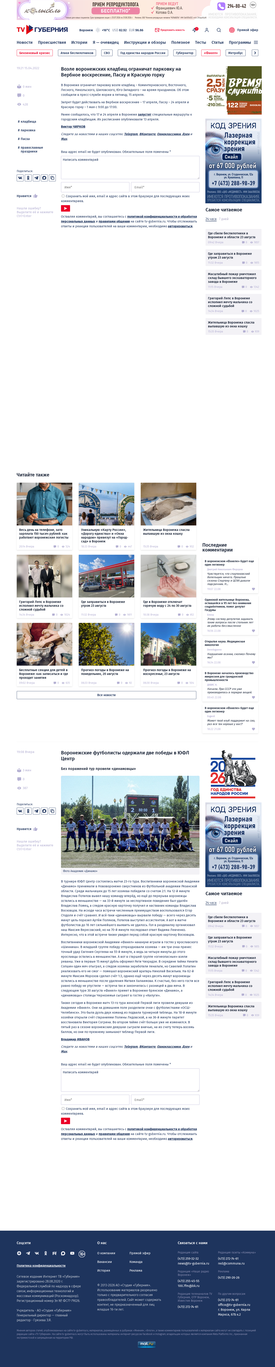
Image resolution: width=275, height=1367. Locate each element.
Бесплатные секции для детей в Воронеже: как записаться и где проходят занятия (43, 674)
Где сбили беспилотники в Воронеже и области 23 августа (231, 235)
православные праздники (32, 149)
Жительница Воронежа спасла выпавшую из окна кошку (231, 324)
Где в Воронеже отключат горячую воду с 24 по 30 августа (167, 604)
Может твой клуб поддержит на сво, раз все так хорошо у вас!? (231, 722)
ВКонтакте (147, 134)
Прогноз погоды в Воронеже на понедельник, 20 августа (105, 672)
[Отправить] (65, 208)
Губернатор (184, 53)
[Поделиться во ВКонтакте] (20, 177)
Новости (25, 42)
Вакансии (104, 1262)
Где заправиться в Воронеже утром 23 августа (230, 255)
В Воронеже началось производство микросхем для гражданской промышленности (229, 676)
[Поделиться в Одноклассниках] (28, 177)
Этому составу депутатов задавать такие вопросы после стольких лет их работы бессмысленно (230, 622)
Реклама (135, 1270)
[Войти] (206, 30)
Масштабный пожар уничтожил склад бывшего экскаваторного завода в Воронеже (232, 278)
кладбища (28, 121)
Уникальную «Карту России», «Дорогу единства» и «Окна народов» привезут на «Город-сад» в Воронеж (104, 535)
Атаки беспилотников (77, 53)
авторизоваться (180, 226)
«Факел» (211, 53)
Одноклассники (169, 134)
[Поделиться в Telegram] (36, 177)
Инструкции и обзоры (145, 42)
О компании (106, 1253)
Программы (240, 42)
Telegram (131, 134)
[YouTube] (72, 1254)
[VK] (36, 1254)
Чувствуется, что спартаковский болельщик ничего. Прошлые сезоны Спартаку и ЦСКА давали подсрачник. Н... (228, 579)
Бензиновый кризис (34, 53)
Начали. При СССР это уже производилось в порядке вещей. (229, 690)
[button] (255, 53)
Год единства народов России (142, 53)
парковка (28, 130)
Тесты (200, 42)
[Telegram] (28, 1254)
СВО (107, 53)
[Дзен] (19, 1254)
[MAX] (63, 1254)
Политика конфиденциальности (41, 1266)
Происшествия (52, 42)
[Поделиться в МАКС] (44, 177)
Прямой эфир (247, 30)
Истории (79, 42)
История (103, 1270)
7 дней (223, 219)
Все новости (106, 695)
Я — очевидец (106, 42)
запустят (144, 114)
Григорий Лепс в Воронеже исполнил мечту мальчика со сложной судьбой (230, 302)
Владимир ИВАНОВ (75, 1039)
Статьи (218, 42)
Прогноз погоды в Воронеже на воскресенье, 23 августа (167, 672)
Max (64, 139)
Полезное (180, 42)
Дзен (185, 134)
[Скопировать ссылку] (52, 177)
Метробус (235, 53)
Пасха (25, 139)
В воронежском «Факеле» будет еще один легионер (229, 563)
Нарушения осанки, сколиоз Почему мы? (231, 655)
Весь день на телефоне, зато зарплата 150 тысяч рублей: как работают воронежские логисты (43, 533)
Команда (136, 1262)
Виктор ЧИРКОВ (73, 126)
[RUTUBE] (54, 1254)
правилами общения (114, 221)
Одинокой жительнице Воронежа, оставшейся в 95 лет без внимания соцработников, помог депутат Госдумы (228, 605)
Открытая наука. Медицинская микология (225, 643)
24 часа (211, 219)
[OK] (45, 1254)
